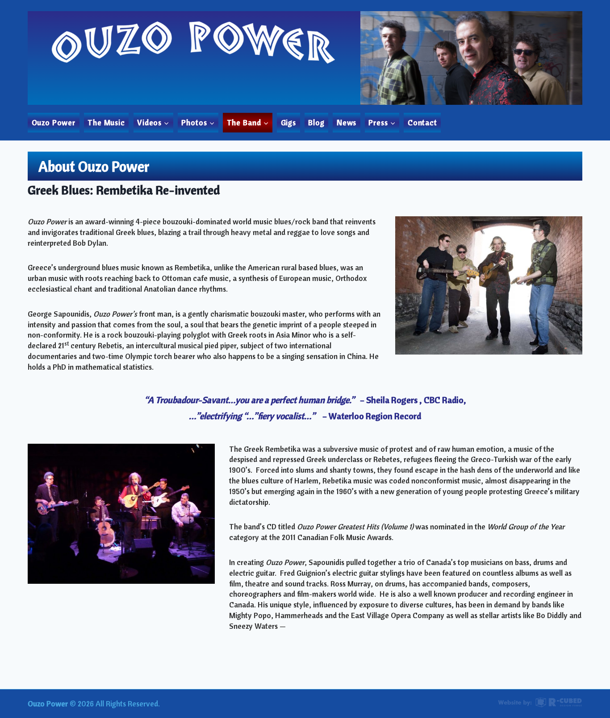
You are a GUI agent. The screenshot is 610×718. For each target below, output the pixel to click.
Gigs (288, 122)
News (346, 122)
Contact (422, 122)
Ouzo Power (54, 122)
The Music (106, 122)
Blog (316, 122)
